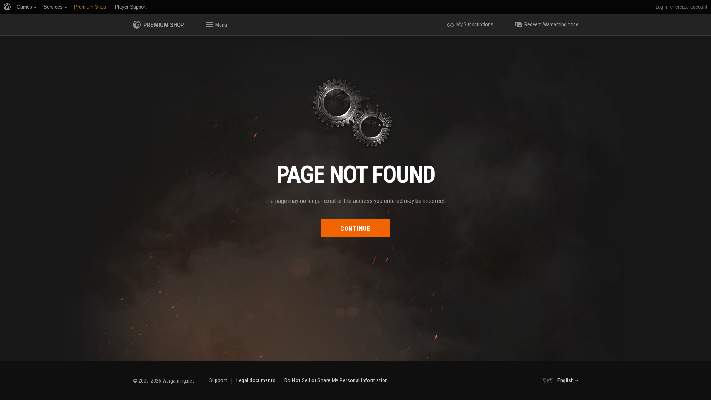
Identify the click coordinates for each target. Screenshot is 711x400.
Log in (661, 7)
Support (218, 380)
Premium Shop (163, 25)
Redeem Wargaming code (551, 24)
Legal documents (256, 380)
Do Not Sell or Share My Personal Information (336, 380)
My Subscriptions (474, 24)
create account (691, 7)
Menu (221, 24)
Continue (355, 228)
